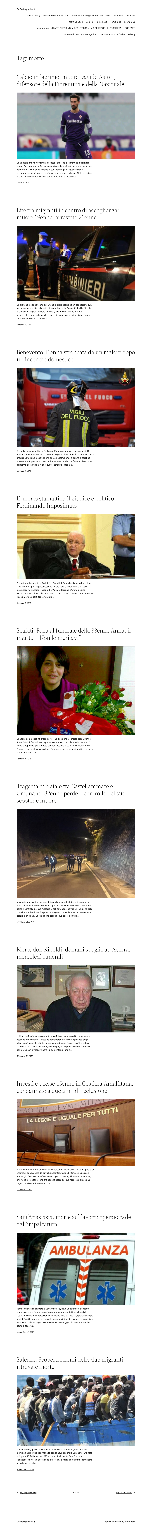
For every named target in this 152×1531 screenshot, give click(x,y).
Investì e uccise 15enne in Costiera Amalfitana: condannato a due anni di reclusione (75, 1087)
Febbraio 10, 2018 (25, 324)
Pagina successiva (125, 1492)
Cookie (89, 22)
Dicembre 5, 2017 (24, 1189)
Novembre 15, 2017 (25, 1332)
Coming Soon (76, 22)
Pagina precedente (26, 1492)
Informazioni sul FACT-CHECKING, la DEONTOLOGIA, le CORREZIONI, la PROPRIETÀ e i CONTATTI (86, 28)
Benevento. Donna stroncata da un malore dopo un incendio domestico (76, 355)
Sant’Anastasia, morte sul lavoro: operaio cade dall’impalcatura (74, 1220)
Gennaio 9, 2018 (24, 471)
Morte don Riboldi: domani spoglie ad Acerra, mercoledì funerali (73, 953)
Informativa (129, 22)
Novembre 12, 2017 (25, 1469)
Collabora (130, 15)
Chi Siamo (118, 15)
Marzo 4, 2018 (23, 182)
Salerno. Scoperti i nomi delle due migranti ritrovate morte (70, 1363)
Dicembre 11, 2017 (25, 1056)
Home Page (101, 22)
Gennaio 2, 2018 (24, 603)
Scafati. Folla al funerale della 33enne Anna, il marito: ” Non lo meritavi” (74, 634)
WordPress (130, 1521)
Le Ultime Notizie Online (113, 34)
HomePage (115, 22)
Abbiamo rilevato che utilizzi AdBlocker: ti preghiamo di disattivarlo (76, 15)
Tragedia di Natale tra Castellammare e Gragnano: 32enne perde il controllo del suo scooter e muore (71, 793)
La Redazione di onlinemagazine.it (81, 34)
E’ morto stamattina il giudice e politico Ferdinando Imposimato (65, 502)
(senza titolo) (33, 15)
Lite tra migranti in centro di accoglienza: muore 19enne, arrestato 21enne (68, 214)
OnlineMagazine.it (26, 9)
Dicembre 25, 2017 (25, 922)
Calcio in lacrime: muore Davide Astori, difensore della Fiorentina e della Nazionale (70, 80)
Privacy (131, 34)
